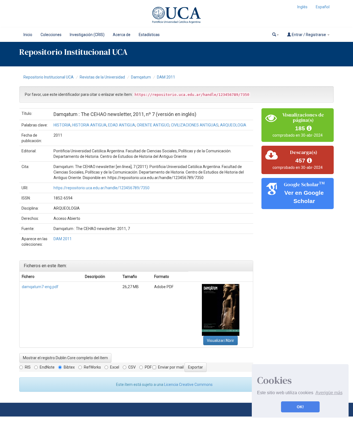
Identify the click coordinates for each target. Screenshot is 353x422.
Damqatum (141, 77)
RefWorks (92, 367)
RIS (28, 367)
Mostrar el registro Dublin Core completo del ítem (65, 358)
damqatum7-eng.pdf (40, 287)
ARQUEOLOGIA (233, 125)
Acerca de (121, 35)
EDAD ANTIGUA (121, 125)
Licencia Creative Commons (188, 384)
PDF (148, 367)
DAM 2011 (166, 77)
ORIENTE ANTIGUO (153, 125)
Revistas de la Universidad (102, 77)
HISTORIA (62, 125)
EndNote (47, 367)
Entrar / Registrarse (309, 35)
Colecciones (51, 35)
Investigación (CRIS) (87, 35)
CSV (132, 367)
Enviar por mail (171, 367)
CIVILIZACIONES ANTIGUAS (194, 125)
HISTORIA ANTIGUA (89, 125)
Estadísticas (149, 35)
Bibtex (69, 367)
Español (323, 7)
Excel (114, 367)
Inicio (27, 35)
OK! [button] (300, 407)
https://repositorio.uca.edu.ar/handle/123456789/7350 (101, 188)
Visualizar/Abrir (220, 340)
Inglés (302, 7)
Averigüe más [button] (329, 392)
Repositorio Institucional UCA (48, 77)
